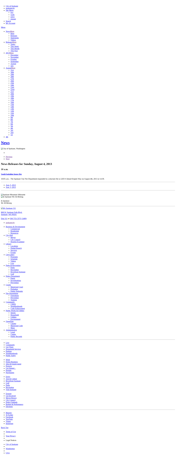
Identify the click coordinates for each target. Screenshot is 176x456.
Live (12, 263)
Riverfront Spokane (18, 272)
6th (12, 124)
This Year (14, 51)
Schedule (14, 259)
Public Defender (17, 291)
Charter (13, 324)
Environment (15, 319)
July (12, 66)
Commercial (15, 229)
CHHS (13, 304)
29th (12, 74)
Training (14, 300)
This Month (15, 49)
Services (14, 250)
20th (12, 94)
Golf (12, 274)
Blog (12, 34)
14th (12, 107)
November (15, 57)
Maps (13, 328)
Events (13, 252)
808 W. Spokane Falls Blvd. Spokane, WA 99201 (11, 213)
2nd (12, 133)
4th (12, 128)
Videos (13, 40)
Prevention (15, 283)
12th (12, 111)
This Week (15, 46)
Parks (13, 268)
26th (12, 81)
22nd (12, 89)
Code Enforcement (18, 308)
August (13, 64)
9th (12, 117)
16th (12, 102)
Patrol (13, 278)
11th (12, 113)
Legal (13, 332)
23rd (12, 87)
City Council (15, 240)
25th (12, 83)
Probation (14, 289)
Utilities (13, 317)
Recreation (15, 270)
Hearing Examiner (17, 242)
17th (12, 100)
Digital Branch (16, 248)
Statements (15, 38)
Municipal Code (17, 326)
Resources (14, 233)
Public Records (16, 336)
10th (12, 115)
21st (12, 92)
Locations (14, 246)
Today (13, 44)
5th (12, 126)
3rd (12, 130)
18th (12, 98)
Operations (15, 296)
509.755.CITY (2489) (18, 219)
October (14, 59)
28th (12, 77)
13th (12, 109)
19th (12, 96)
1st (12, 135)
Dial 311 (4, 219)
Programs (14, 257)
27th (12, 79)
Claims (13, 334)
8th (12, 120)
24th (12, 85)
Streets (13, 313)
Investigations (16, 280)
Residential (15, 231)
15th (12, 105)
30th (12, 72)
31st (12, 70)
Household (15, 315)
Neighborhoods (16, 306)
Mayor (13, 237)
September (15, 62)
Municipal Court (17, 287)
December (14, 55)
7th (12, 122)
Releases (14, 36)
